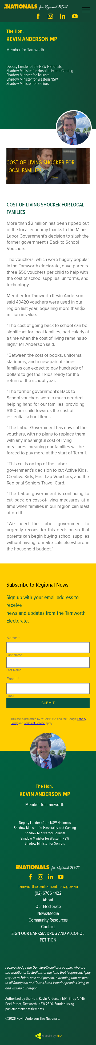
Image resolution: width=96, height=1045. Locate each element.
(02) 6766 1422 (48, 893)
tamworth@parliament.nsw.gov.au (48, 886)
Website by (51, 1035)
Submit (48, 703)
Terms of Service (34, 723)
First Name (14, 655)
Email (10, 696)
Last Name (14, 670)
